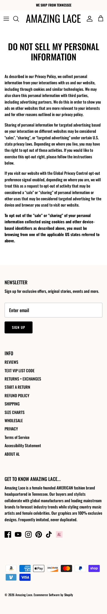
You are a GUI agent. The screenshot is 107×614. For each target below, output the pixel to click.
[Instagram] (28, 534)
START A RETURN (17, 387)
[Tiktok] (49, 534)
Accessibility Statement (23, 445)
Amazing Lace (23, 594)
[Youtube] (18, 534)
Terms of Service (17, 437)
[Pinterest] (38, 534)
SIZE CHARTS (15, 412)
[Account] (88, 18)
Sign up (18, 327)
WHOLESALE (14, 420)
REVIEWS (11, 362)
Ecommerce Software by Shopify (53, 594)
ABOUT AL (12, 454)
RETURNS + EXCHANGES (23, 379)
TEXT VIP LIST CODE (20, 370)
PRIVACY (11, 429)
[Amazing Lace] (53, 18)
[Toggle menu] (6, 18)
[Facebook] (8, 534)
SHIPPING (12, 404)
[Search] (19, 18)
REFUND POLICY (17, 395)
